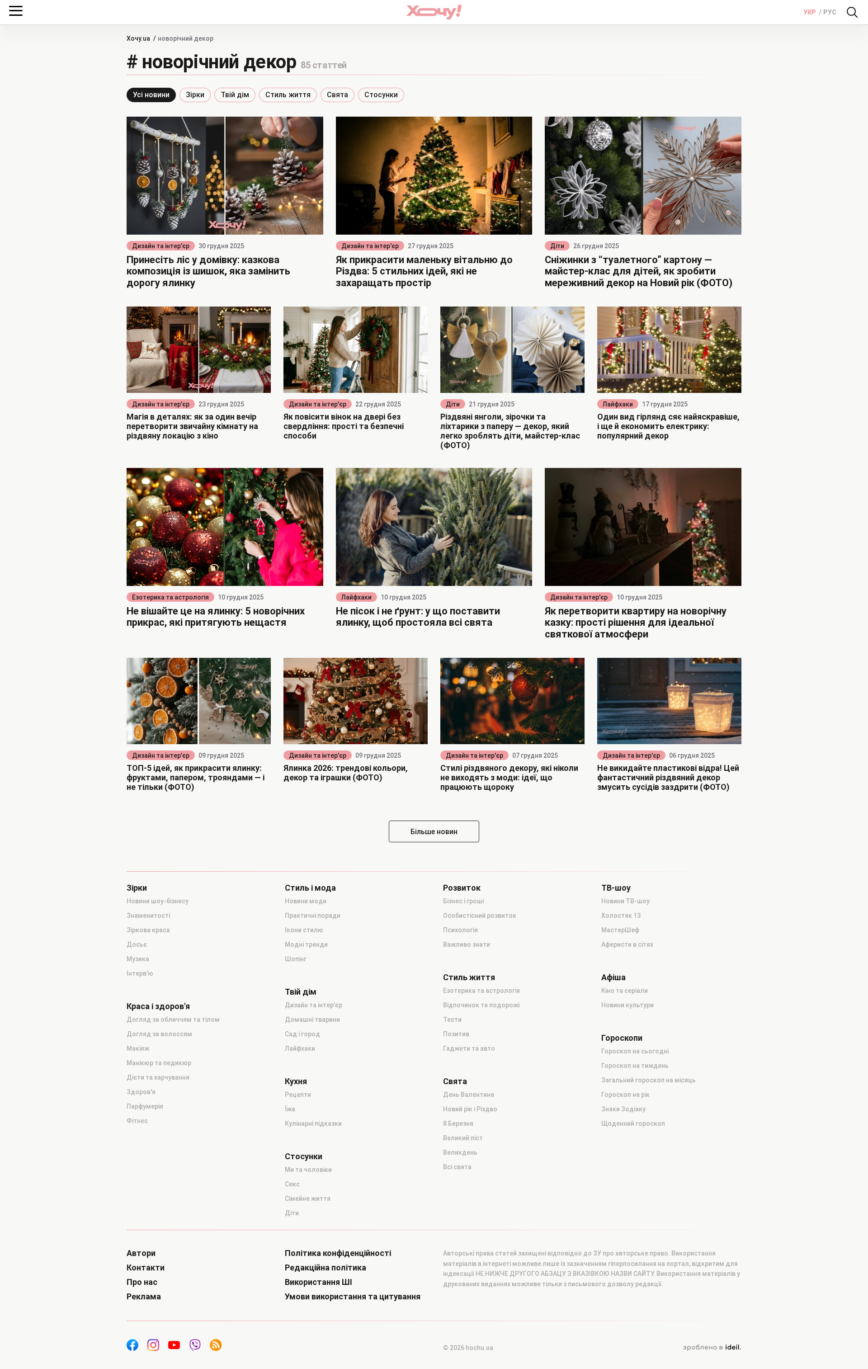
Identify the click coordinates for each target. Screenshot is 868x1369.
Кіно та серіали (624, 990)
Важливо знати (466, 944)
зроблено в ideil (712, 1348)
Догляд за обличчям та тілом (173, 1019)
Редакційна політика (325, 1268)
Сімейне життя (307, 1198)
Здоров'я (141, 1091)
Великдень (460, 1152)
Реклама (144, 1297)
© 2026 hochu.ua (468, 1348)
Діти (557, 246)
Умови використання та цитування (352, 1297)
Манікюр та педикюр (159, 1063)
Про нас (142, 1282)
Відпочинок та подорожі (481, 1005)
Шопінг (296, 959)
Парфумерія (145, 1106)
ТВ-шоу (616, 888)
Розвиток (462, 888)
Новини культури (627, 1005)
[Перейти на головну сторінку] (434, 12)
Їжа (290, 1109)
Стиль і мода (310, 888)
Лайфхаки (618, 404)
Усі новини (151, 94)
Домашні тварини (312, 1019)
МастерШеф (620, 930)
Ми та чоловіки (308, 1169)
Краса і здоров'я (158, 1006)
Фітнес (137, 1120)
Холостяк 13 (621, 915)
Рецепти (298, 1094)
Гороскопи (621, 1038)
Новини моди (305, 901)
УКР (810, 12)
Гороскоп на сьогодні (635, 1051)
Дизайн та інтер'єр (160, 246)
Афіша (613, 977)
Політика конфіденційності (338, 1253)
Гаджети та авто (469, 1048)
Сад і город (302, 1034)
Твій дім (235, 94)
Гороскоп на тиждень (635, 1065)
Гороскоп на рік (625, 1094)
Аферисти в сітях (627, 944)
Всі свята (457, 1167)
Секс (292, 1184)
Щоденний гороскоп (633, 1123)
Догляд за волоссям (159, 1034)
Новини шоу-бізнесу (158, 901)
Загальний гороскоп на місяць (648, 1080)
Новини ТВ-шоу (625, 901)
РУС (829, 12)
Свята (337, 94)
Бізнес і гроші (463, 901)
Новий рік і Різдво (470, 1109)
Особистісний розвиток (479, 915)
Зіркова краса (148, 930)
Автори (141, 1253)
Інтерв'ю (140, 973)
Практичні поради (312, 915)
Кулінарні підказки (313, 1123)
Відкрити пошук (852, 12)
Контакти (146, 1268)
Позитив (456, 1034)
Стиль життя (288, 94)
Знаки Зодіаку (623, 1109)
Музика (138, 959)
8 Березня (458, 1123)
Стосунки (381, 94)
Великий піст (463, 1138)
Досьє (137, 944)
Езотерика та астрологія (170, 597)
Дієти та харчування (158, 1077)
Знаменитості (148, 915)
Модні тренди (306, 944)
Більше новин (434, 831)
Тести (452, 1019)
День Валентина (468, 1094)
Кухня (296, 1081)
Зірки (195, 94)
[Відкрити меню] (16, 11)
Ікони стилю (304, 930)
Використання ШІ (318, 1282)
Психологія (460, 930)
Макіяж (138, 1048)
